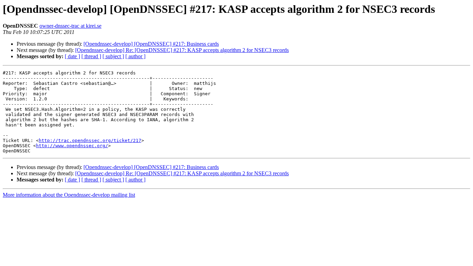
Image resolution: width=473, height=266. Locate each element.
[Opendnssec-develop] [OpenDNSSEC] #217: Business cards (151, 44)
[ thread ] (91, 56)
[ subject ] (113, 56)
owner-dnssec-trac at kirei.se (70, 26)
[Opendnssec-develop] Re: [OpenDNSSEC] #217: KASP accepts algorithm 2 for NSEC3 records (182, 50)
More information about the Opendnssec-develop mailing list (69, 195)
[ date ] (72, 56)
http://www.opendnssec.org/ (72, 145)
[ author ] (135, 56)
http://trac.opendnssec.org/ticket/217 (90, 140)
